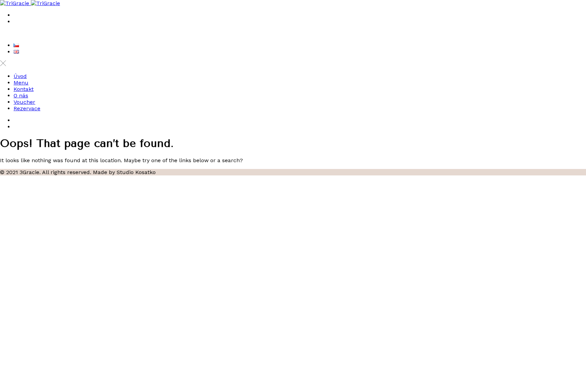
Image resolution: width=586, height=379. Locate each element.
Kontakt (24, 89)
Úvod (20, 76)
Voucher (24, 102)
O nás (21, 95)
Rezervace (27, 108)
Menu (21, 82)
